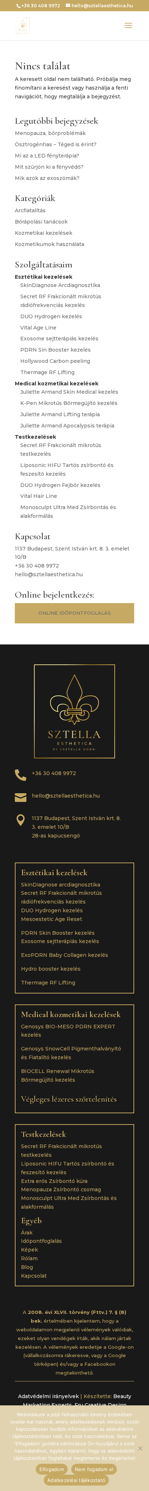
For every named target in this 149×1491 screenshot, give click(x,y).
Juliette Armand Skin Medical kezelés (69, 392)
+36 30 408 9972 (37, 565)
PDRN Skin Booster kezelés (58, 933)
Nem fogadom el (94, 1469)
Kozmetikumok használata (49, 244)
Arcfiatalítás (30, 210)
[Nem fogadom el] (140, 1448)
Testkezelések (43, 1134)
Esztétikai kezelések (54, 873)
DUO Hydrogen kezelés (51, 316)
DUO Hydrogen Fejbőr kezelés (60, 485)
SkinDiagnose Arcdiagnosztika (60, 285)
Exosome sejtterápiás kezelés (59, 338)
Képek (29, 1249)
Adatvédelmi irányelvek (48, 1396)
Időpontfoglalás (41, 1241)
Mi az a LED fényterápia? (47, 155)
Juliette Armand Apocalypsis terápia (67, 425)
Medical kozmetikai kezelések (71, 1014)
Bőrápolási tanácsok (41, 221)
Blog (27, 1267)
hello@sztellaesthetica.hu (49, 574)
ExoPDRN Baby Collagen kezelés (64, 955)
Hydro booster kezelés (51, 969)
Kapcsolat (34, 1276)
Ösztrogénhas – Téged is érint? (56, 144)
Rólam (29, 1258)
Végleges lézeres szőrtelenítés (69, 1099)
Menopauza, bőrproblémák (50, 133)
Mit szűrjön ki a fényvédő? (49, 167)
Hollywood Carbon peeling (55, 361)
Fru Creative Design (100, 1405)
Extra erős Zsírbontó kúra (54, 1181)
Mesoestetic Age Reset (51, 919)
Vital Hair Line (38, 496)
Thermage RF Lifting (47, 372)
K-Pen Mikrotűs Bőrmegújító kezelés (69, 403)
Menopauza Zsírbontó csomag (61, 1189)
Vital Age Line (38, 327)
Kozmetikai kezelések (43, 233)
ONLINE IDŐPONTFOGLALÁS (74, 613)
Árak (27, 1232)
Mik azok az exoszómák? (47, 178)
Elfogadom (51, 1469)
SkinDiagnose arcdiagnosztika (60, 884)
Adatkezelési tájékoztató (76, 1480)
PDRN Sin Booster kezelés (55, 350)
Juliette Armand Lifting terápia (60, 414)
